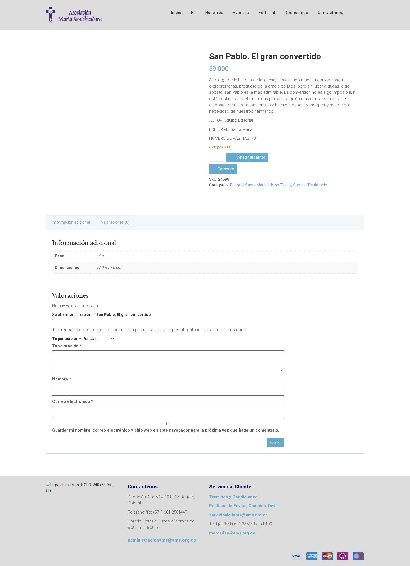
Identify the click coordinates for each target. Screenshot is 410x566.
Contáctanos (330, 12)
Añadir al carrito (251, 157)
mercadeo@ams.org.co (232, 533)
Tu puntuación (66, 338)
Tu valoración (67, 345)
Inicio (176, 12)
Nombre (61, 379)
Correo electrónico (72, 401)
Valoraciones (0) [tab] (115, 222)
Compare (226, 169)
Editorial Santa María (248, 185)
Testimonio (317, 185)
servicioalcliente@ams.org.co (238, 514)
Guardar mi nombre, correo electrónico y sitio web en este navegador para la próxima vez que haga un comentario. (165, 430)
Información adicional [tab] (71, 222)
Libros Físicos (279, 185)
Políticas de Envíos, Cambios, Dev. (242, 505)
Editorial (267, 12)
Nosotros (214, 12)
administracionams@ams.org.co (162, 540)
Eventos (241, 12)
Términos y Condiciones (233, 496)
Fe (193, 12)
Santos (299, 185)
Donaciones (296, 12)
